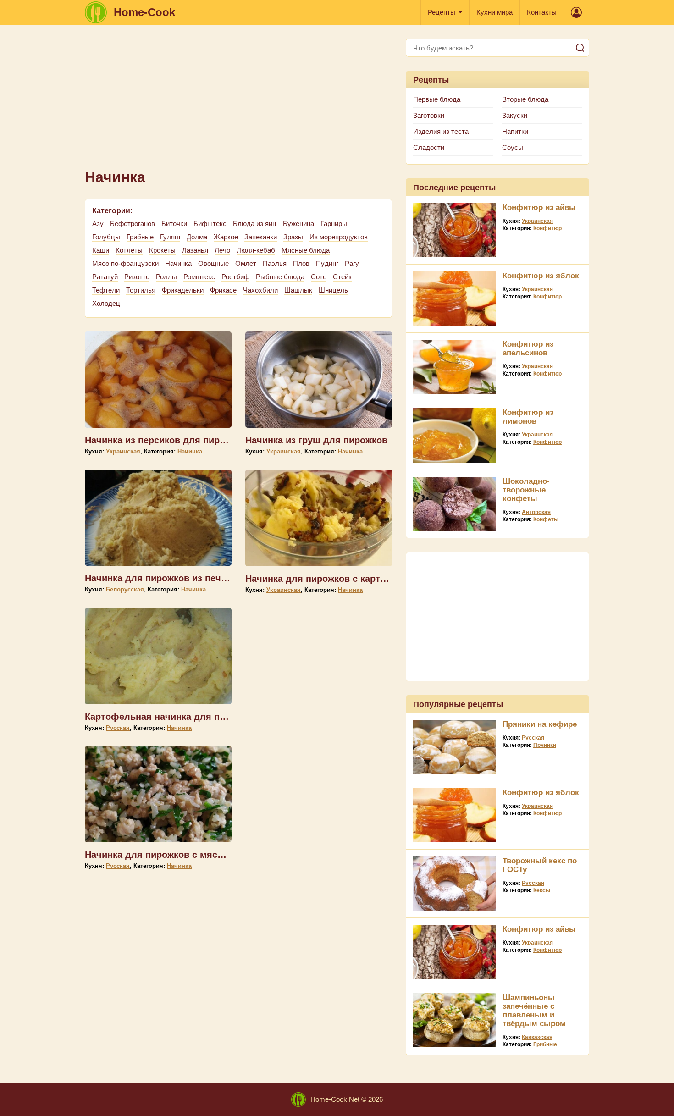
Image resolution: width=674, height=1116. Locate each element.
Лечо (222, 250)
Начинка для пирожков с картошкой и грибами (351, 579)
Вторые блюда (525, 99)
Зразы (293, 237)
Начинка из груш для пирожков (316, 440)
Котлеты (129, 250)
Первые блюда (436, 99)
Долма (197, 237)
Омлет (245, 263)
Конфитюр (547, 228)
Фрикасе (223, 290)
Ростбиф (235, 277)
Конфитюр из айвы (539, 207)
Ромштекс (199, 277)
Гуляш (170, 237)
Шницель (333, 290)
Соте (318, 277)
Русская (118, 727)
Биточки (174, 223)
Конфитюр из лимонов (528, 416)
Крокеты (162, 250)
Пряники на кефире (540, 724)
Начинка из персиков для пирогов (162, 440)
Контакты (542, 12)
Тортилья (140, 290)
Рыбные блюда (280, 277)
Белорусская (125, 589)
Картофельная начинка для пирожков (171, 717)
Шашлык (298, 290)
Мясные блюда (306, 250)
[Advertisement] (238, 103)
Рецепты (441, 12)
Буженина (298, 223)
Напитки (515, 131)
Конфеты (545, 519)
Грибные (140, 237)
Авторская (536, 512)
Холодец (106, 303)
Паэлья (275, 263)
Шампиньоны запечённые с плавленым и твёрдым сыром (534, 1010)
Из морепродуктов (338, 237)
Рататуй (105, 277)
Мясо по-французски (125, 263)
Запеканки (260, 237)
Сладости (428, 147)
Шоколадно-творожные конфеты (526, 490)
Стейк (342, 277)
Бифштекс (210, 223)
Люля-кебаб (256, 250)
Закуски (514, 115)
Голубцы (106, 237)
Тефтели (106, 290)
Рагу (352, 263)
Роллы (166, 277)
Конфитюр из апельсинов (528, 348)
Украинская (123, 451)
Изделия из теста (441, 131)
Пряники (544, 745)
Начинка (178, 263)
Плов (301, 263)
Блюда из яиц (254, 223)
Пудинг (327, 263)
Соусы (512, 147)
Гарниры (333, 223)
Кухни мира (494, 12)
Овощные (213, 263)
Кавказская (537, 1037)
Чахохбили (260, 290)
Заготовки (428, 115)
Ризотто (136, 277)
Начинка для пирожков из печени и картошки (188, 578)
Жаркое (226, 237)
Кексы (541, 890)
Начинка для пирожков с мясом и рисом (177, 855)
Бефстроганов (132, 223)
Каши (100, 250)
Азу (98, 223)
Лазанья (195, 250)
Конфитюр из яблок (541, 275)
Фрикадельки (183, 290)
